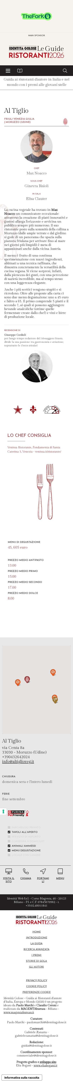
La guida (36, 943)
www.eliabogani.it (45, 1065)
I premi (36, 955)
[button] (8, 70)
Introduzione (36, 937)
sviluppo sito (48, 1062)
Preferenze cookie (37, 992)
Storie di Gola (36, 961)
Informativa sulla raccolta (21, 1077)
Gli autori (36, 967)
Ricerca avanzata (36, 949)
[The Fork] (36, 16)
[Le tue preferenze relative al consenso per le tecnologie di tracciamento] (3, 811)
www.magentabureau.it (19, 1012)
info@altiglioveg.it (18, 761)
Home (36, 932)
